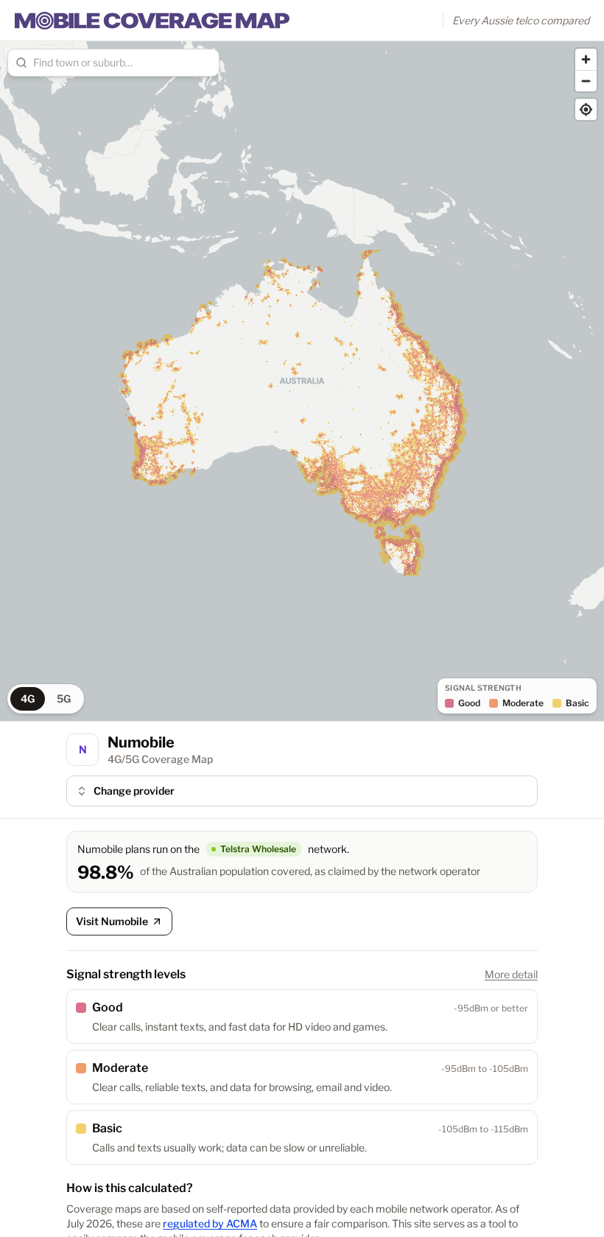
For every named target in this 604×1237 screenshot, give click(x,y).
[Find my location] (586, 109)
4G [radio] (28, 698)
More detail (511, 974)
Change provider (134, 790)
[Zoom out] (586, 80)
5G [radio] (64, 698)
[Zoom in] (586, 59)
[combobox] (122, 62)
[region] (302, 381)
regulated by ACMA (210, 1223)
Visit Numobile (112, 921)
